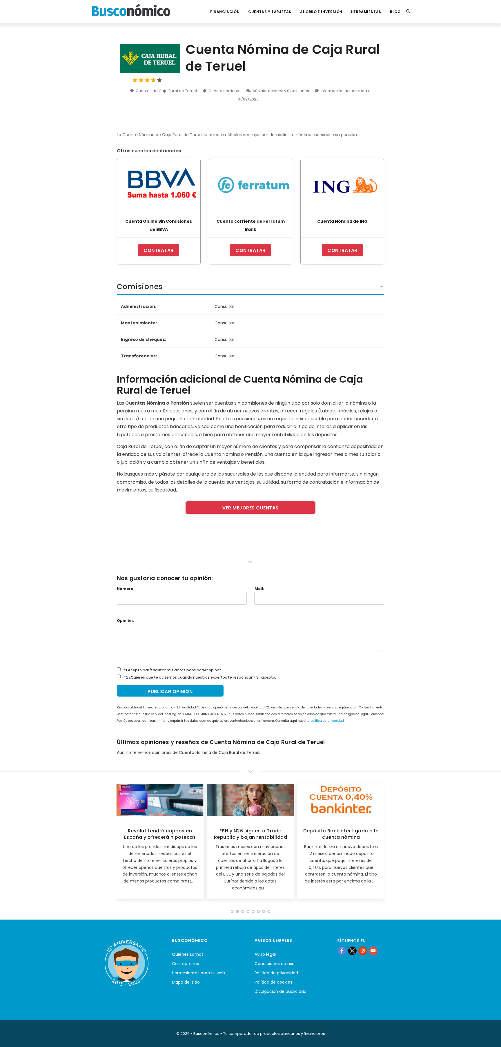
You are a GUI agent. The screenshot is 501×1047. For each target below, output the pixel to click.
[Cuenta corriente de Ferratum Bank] (250, 185)
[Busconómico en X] (352, 950)
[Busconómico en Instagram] (362, 950)
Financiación (224, 11)
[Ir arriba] (487, 1036)
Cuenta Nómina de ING (342, 221)
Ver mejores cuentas (250, 508)
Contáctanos (185, 963)
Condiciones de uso (275, 963)
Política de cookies (273, 982)
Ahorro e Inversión (321, 11)
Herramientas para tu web (198, 973)
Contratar (159, 250)
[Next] (379, 843)
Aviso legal (265, 954)
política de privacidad (327, 721)
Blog (395, 11)
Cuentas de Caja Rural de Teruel (166, 91)
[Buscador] (408, 11)
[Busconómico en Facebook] (341, 950)
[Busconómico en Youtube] (373, 950)
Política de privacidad (276, 973)
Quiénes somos (188, 954)
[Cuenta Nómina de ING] (342, 185)
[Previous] (122, 843)
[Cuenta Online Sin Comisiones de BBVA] (158, 185)
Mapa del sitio (186, 982)
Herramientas (366, 11)
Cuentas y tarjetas (269, 11)
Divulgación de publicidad (280, 991)
